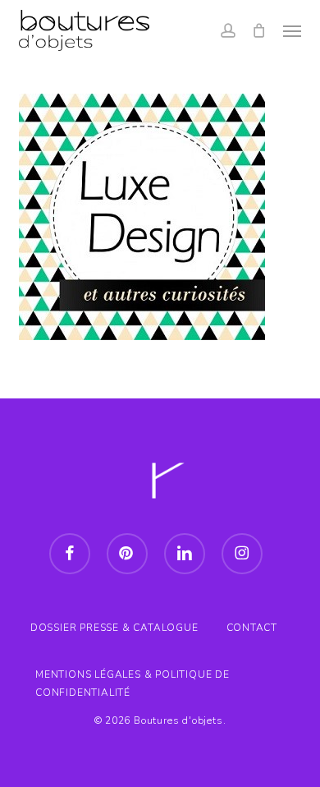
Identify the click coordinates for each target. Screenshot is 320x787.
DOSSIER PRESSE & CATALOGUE (114, 627)
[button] (292, 30)
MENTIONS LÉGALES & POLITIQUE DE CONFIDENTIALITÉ (132, 676)
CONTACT (252, 627)
